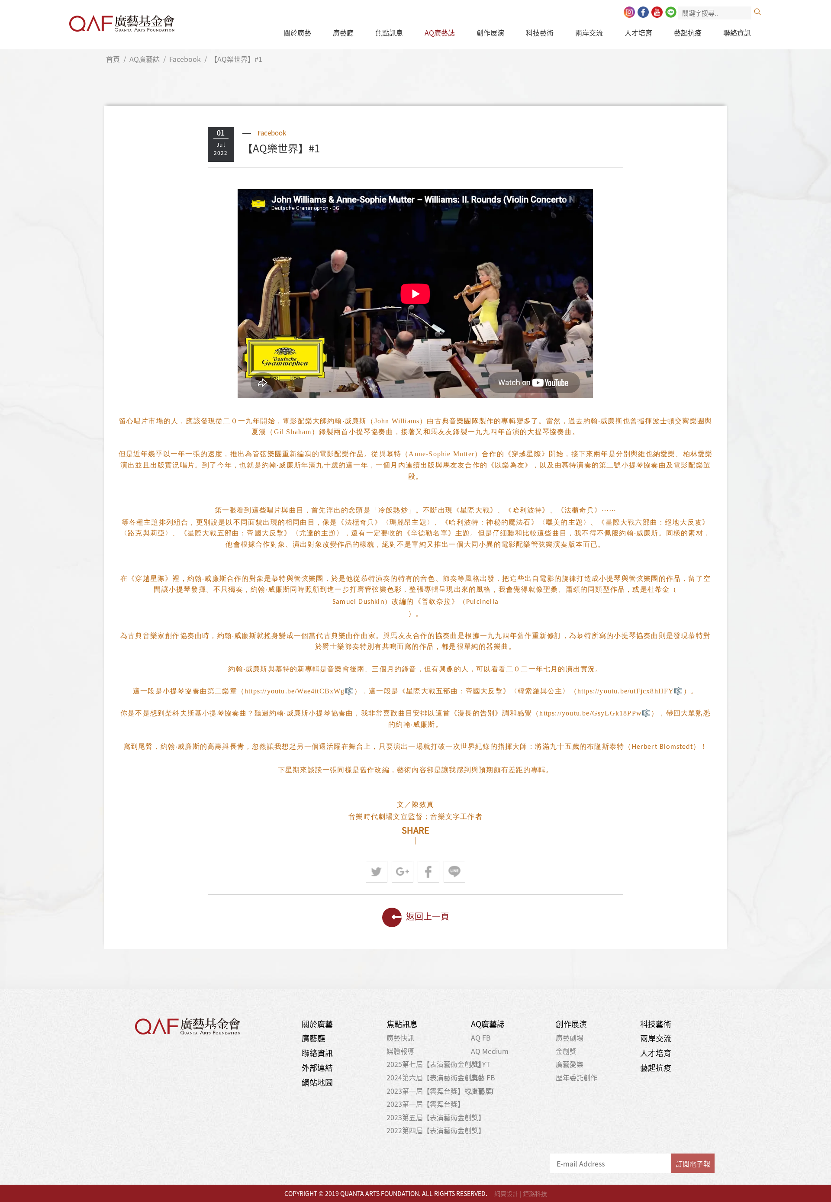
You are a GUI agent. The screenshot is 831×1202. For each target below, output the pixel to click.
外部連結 (317, 1067)
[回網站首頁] (121, 21)
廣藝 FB (483, 1077)
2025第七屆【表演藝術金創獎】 (436, 1064)
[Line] (670, 12)
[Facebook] (643, 12)
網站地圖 (317, 1082)
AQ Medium (490, 1051)
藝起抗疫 (688, 32)
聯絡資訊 (737, 32)
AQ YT (480, 1064)
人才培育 (638, 32)
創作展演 (490, 32)
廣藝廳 (343, 32)
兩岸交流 (589, 32)
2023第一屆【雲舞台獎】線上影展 (439, 1091)
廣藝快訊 (400, 1037)
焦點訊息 (389, 32)
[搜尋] (757, 11)
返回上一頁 (427, 915)
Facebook (185, 59)
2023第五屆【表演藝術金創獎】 (436, 1117)
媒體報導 (400, 1051)
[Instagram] (629, 12)
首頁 (113, 59)
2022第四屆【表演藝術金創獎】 (436, 1130)
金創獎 (566, 1051)
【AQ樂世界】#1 (236, 59)
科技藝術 (540, 32)
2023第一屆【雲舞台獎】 (425, 1104)
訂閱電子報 (693, 1163)
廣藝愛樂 (569, 1064)
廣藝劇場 (569, 1037)
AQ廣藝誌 (440, 32)
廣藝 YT (483, 1091)
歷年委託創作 (576, 1077)
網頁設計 (506, 1193)
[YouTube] (657, 12)
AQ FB (481, 1037)
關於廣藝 (297, 32)
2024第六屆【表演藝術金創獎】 (436, 1077)
